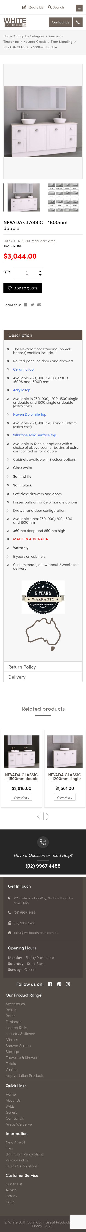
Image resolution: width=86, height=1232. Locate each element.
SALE (10, 1106)
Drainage (14, 1021)
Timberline (11, 41)
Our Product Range (24, 995)
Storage (12, 1051)
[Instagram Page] (68, 984)
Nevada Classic (34, 41)
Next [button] (47, 816)
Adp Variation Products (25, 1075)
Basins (11, 1010)
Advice (11, 1190)
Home (7, 35)
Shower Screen (18, 1045)
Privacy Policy (17, 1160)
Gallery (11, 1112)
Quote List (14, 1184)
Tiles (9, 1148)
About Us (13, 1100)
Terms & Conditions (21, 1166)
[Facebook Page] (50, 984)
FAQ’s (10, 1202)
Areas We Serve (19, 1124)
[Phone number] (78, 22)
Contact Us (60, 22)
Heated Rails (16, 1027)
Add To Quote (26, 288)
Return (11, 1196)
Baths (10, 1016)
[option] (43, 121)
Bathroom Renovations (25, 1154)
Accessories (15, 1004)
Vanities (54, 35)
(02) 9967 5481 (24, 922)
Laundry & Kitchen (20, 1033)
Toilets (11, 1063)
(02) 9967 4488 (43, 865)
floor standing (61, 41)
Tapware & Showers (22, 1057)
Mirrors (12, 1039)
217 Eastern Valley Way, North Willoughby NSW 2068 (43, 900)
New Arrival (15, 1142)
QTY (6, 271)
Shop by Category (30, 35)
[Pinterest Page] (59, 984)
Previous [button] (39, 816)
